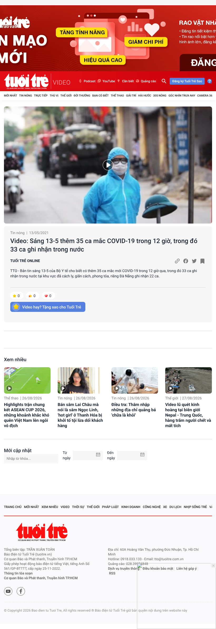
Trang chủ (13, 507)
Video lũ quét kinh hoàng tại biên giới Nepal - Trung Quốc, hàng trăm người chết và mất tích (188, 415)
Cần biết (128, 81)
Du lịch (175, 507)
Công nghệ (152, 507)
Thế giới (66, 95)
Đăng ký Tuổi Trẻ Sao (187, 81)
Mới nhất (10, 95)
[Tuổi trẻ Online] (42, 531)
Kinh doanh (130, 507)
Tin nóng (25, 95)
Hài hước (144, 95)
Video (65, 507)
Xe (165, 507)
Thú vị (54, 95)
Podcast (89, 81)
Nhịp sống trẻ (195, 507)
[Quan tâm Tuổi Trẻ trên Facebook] (21, 591)
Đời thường (82, 95)
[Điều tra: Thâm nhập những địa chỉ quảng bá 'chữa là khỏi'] (134, 380)
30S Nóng (159, 95)
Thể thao (117, 95)
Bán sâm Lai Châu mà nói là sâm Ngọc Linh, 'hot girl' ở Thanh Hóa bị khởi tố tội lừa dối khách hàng (80, 415)
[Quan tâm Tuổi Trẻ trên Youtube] (8, 591)
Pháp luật (110, 507)
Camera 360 (205, 95)
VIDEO (62, 82)
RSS (112, 573)
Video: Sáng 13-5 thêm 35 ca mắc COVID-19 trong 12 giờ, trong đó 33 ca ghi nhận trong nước (103, 245)
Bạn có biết (100, 95)
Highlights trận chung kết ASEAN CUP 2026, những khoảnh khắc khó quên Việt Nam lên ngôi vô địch (26, 415)
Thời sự (78, 507)
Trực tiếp (40, 95)
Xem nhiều (15, 359)
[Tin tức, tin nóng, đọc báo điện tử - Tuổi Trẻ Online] (27, 81)
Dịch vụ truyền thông (123, 569)
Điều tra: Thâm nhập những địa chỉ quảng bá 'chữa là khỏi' (133, 410)
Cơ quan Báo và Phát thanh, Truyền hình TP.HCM (41, 578)
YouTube (108, 81)
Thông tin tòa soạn (18, 573)
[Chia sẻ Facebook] (186, 261)
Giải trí (131, 95)
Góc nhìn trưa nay (181, 95)
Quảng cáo (148, 81)
